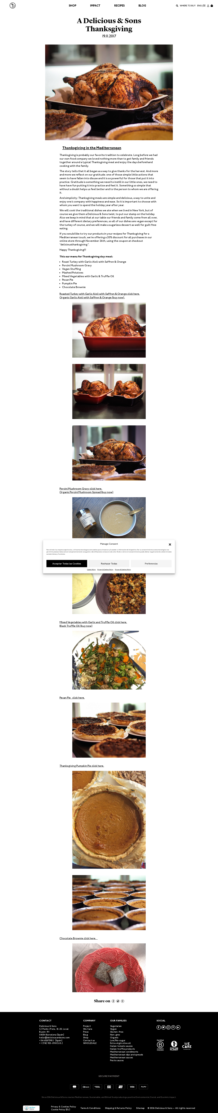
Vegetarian (116, 1026)
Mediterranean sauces (121, 1057)
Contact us (89, 1040)
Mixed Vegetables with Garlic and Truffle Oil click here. (93, 622)
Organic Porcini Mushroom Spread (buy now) (86, 492)
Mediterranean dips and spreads (126, 1054)
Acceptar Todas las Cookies (66, 563)
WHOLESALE (90, 1043)
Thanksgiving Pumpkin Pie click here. (82, 765)
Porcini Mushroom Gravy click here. (81, 488)
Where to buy (188, 5)
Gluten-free (116, 1032)
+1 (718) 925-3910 (48, 1043)
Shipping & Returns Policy (118, 1108)
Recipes (119, 5)
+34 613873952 (46, 1040)
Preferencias (151, 563)
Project (87, 1026)
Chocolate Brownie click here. (79, 938)
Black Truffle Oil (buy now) (76, 625)
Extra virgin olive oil (120, 1043)
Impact (95, 5)
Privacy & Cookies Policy (105, 569)
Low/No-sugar (117, 1040)
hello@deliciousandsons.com (54, 1037)
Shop (72, 5)
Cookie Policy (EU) (60, 1109)
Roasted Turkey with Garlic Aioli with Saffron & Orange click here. (100, 293)
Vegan (113, 1029)
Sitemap (140, 1108)
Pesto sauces (117, 1060)
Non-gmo (115, 1034)
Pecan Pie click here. (72, 697)
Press (86, 1032)
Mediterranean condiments (124, 1051)
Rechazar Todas (109, 563)
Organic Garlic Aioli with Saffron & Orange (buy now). (92, 297)
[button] (170, 544)
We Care (87, 1029)
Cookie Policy (91, 569)
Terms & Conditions (90, 1108)
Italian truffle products (122, 1049)
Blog (142, 5)
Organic (114, 1037)
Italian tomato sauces (121, 1046)
